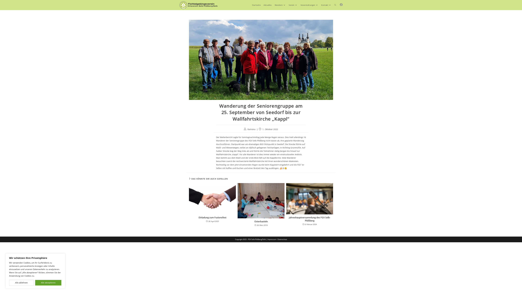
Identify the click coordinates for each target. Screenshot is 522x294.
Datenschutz (282, 239)
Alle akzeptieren (48, 282)
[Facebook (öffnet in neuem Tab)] (341, 4)
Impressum (272, 239)
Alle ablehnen (21, 282)
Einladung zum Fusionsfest (212, 217)
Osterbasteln (261, 221)
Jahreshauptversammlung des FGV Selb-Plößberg (309, 219)
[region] (35, 271)
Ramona (252, 129)
